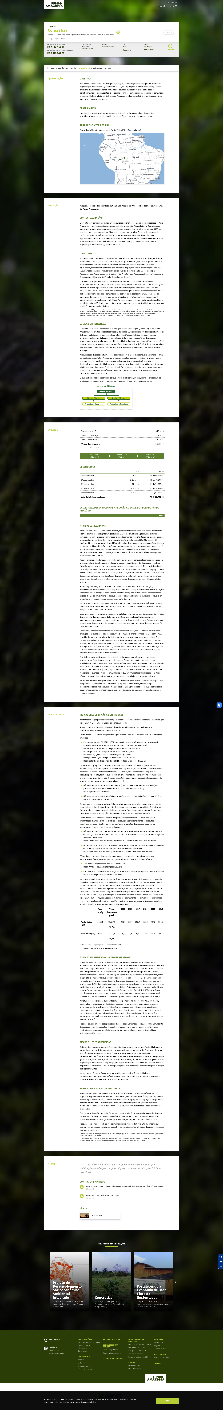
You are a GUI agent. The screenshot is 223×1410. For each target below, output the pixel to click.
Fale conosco (54, 1339)
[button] (175, 1282)
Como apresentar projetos (110, 1346)
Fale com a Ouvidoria (57, 1353)
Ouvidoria (53, 1347)
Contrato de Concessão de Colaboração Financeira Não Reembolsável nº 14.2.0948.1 (124, 1186)
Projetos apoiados (111, 1339)
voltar (169, 32)
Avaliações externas (135, 1354)
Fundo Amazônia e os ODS (138, 1357)
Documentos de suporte (112, 1353)
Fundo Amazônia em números (139, 1344)
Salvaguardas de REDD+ (137, 1351)
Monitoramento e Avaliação (136, 1340)
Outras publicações (161, 1349)
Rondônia (127, 50)
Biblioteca (158, 1339)
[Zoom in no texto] (220, 1261)
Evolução (82, 68)
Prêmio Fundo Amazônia (113, 1359)
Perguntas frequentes (161, 1357)
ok (167, 1400)
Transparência (84, 1357)
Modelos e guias (134, 1366)
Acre (125, 47)
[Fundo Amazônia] (99, 4)
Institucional (158, 1342)
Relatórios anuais (84, 1366)
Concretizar (61, 11)
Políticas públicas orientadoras (89, 1342)
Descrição (71, 68)
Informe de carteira (85, 1369)
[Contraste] (220, 1256)
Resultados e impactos (136, 1347)
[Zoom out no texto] (220, 1266)
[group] (69, 1281)
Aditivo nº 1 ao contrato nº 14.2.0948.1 (103, 1195)
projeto (49, 11)
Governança (82, 1351)
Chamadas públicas (110, 1350)
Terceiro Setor (87, 48)
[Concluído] (170, 46)
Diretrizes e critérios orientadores (85, 1346)
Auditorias (81, 1363)
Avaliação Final (96, 68)
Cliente (131, 1363)
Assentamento (108, 47)
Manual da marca (134, 1369)
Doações (81, 1360)
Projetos (157, 1345)
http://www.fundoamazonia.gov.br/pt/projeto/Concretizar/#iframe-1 (122, 1140)
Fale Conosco (160, 1354)
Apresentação (57, 68)
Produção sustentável (149, 48)
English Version (172, 2)
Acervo (108, 68)
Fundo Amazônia (85, 1339)
